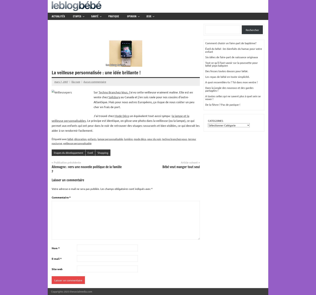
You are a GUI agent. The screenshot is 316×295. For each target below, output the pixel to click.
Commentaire (61, 197)
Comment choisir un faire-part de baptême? (230, 43)
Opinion (131, 16)
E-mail (57, 258)
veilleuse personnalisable (77, 143)
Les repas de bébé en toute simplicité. (227, 76)
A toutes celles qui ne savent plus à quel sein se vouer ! (233, 97)
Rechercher (252, 29)
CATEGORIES (215, 120)
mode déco (140, 139)
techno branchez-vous (174, 139)
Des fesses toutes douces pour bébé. (226, 71)
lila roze (75, 81)
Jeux (148, 16)
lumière (128, 139)
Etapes (77, 16)
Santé (94, 16)
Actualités (58, 16)
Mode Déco (122, 116)
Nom (56, 248)
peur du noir (154, 139)
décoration (80, 139)
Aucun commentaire (94, 81)
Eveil (90, 152)
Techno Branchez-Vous (113, 92)
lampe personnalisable (110, 139)
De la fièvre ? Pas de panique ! (222, 104)
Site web (57, 269)
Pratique (113, 16)
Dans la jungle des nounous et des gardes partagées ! (229, 89)
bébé (70, 139)
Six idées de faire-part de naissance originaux (231, 57)
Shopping (102, 152)
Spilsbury (114, 97)
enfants (92, 139)
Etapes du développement (68, 152)
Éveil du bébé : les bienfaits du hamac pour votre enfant (233, 50)
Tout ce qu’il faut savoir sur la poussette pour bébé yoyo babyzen (231, 64)
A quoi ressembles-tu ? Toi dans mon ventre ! (231, 82)
